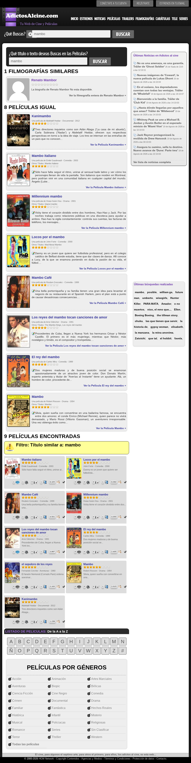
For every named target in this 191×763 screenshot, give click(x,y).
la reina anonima (162, 332)
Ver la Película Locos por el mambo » (102, 268)
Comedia (97, 693)
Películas (113, 18)
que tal (152, 338)
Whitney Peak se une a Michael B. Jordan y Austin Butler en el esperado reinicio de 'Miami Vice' (157, 123)
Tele (175, 18)
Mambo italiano (44, 156)
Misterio (96, 715)
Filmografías (145, 18)
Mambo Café (42, 277)
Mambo (37, 397)
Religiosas (98, 722)
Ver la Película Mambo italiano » (106, 187)
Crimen (17, 700)
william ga (166, 292)
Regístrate (143, 3)
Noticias (100, 18)
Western (96, 737)
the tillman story (167, 315)
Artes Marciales (101, 678)
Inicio (74, 18)
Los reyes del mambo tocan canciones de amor (69, 317)
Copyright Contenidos (67, 758)
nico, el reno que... (159, 309)
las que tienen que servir (161, 321)
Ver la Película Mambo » (111, 428)
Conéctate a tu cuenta (113, 3)
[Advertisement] (159, 223)
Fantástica (58, 708)
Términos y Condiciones (117, 758)
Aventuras (19, 686)
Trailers (128, 18)
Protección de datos (143, 758)
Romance (18, 729)
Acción (16, 678)
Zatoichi (140, 338)
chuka (139, 321)
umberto (147, 297)
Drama (95, 700)
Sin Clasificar (100, 729)
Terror (16, 737)
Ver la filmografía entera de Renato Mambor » (97, 95)
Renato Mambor (44, 80)
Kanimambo (41, 116)
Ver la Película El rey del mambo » (105, 385)
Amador (166, 303)
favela (178, 338)
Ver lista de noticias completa (152, 162)
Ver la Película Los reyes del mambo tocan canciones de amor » (85, 345)
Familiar (17, 708)
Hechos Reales (101, 708)
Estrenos (86, 18)
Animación (59, 678)
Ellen (177, 309)
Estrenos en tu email (172, 3)
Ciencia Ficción (22, 693)
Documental (60, 700)
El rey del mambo (46, 357)
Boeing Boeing (144, 315)
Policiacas (58, 722)
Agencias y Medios (91, 758)
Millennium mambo (47, 196)
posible (152, 292)
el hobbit (165, 338)
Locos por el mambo (48, 237)
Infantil (56, 715)
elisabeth (177, 326)
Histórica (18, 715)
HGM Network (46, 758)
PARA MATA (150, 303)
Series (183, 18)
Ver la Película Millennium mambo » (103, 227)
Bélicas (96, 686)
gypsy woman (159, 326)
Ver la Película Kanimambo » (108, 144)
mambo (139, 292)
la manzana (142, 332)
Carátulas (163, 18)
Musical (17, 722)
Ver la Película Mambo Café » (108, 302)
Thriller (56, 737)
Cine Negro (59, 693)
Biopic (56, 686)
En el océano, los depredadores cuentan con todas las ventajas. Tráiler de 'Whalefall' (158, 90)
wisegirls (161, 297)
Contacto (161, 758)
